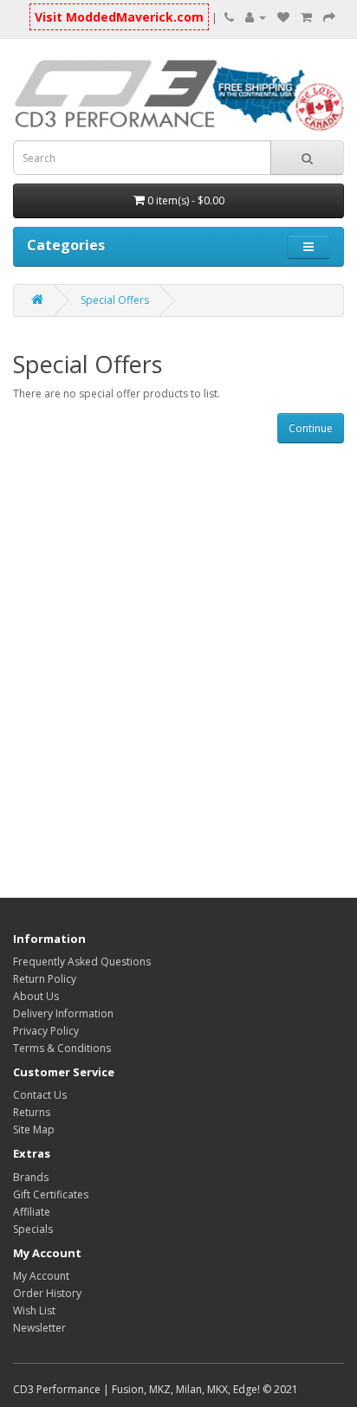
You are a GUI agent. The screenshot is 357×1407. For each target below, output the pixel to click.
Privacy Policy (46, 1030)
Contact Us (40, 1095)
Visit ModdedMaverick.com (119, 17)
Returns (31, 1112)
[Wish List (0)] (283, 17)
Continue (311, 428)
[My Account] (255, 17)
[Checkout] (329, 17)
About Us (36, 996)
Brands (31, 1177)
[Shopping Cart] (306, 17)
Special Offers (115, 300)
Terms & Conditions (62, 1048)
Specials (33, 1229)
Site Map (34, 1129)
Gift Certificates (50, 1194)
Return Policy (44, 978)
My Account (41, 1275)
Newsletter (39, 1327)
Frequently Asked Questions (82, 961)
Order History (47, 1293)
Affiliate (31, 1211)
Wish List (34, 1310)
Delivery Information (63, 1013)
